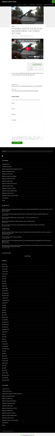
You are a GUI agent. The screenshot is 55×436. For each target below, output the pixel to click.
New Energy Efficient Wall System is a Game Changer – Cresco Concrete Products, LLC (20, 217)
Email (13, 108)
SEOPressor (31, 435)
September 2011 (5, 329)
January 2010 (5, 358)
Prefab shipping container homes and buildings (12, 236)
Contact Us (25, 4)
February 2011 (5, 343)
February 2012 (5, 317)
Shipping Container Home (7, 173)
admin (22, 35)
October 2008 (5, 377)
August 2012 (5, 302)
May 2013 (4, 281)
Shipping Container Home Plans (8, 178)
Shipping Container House (7, 185)
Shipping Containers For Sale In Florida (10, 195)
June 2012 (4, 307)
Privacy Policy (39, 4)
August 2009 (5, 363)
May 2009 (4, 368)
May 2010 (4, 353)
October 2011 (5, 327)
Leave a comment (29, 35)
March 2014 (4, 264)
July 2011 (4, 334)
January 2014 (5, 269)
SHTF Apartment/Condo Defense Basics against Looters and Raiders (27, 85)
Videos (13, 26)
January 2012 (5, 319)
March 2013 (4, 285)
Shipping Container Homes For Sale (9, 183)
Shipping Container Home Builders (9, 176)
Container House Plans (7, 166)
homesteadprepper (37, 64)
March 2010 (4, 355)
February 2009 (5, 372)
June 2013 (4, 278)
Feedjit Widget (27, 256)
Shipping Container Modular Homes (9, 190)
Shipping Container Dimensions (8, 171)
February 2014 (5, 266)
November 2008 (5, 375)
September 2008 (5, 380)
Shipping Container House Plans (8, 188)
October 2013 (5, 271)
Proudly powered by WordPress (7, 431)
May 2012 (4, 310)
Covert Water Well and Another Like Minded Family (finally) (25, 90)
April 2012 (4, 312)
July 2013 (4, 276)
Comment (14, 120)
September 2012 (5, 300)
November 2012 (5, 295)
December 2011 (5, 322)
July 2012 (4, 305)
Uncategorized (5, 198)
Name (13, 103)
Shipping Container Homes (9, 1)
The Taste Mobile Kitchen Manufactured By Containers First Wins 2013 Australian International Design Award (25, 214)
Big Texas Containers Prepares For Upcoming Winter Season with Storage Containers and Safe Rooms (23, 224)
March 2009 (4, 370)
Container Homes (5, 164)
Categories (5, 160)
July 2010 (4, 351)
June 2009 (4, 365)
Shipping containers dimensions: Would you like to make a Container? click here (18, 221)
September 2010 (5, 348)
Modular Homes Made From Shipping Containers (12, 169)
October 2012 (5, 298)
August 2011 (5, 331)
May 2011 (4, 339)
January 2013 (5, 290)
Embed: (31, 69)
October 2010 (5, 346)
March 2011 (4, 341)
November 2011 (5, 324)
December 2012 (5, 293)
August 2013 (5, 273)
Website (14, 114)
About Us (19, 4)
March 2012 (4, 314)
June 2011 (4, 336)
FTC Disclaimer (32, 4)
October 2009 (5, 360)
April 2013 (4, 283)
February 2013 (5, 288)
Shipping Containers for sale (8, 193)
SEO (22, 435)
